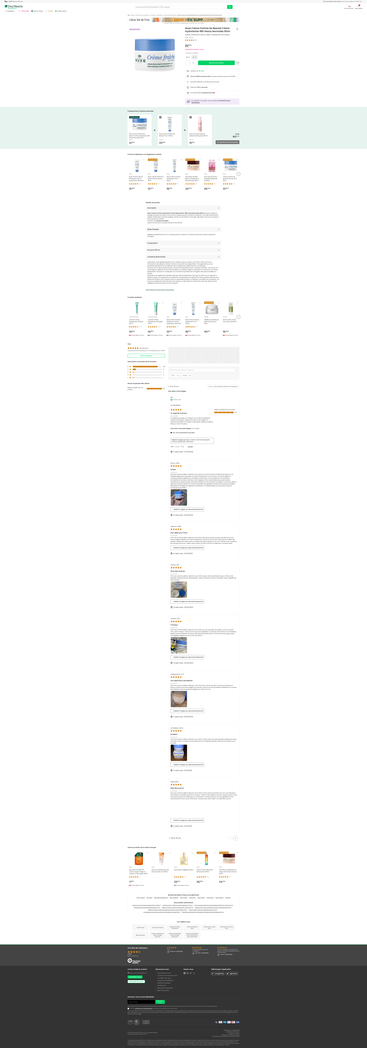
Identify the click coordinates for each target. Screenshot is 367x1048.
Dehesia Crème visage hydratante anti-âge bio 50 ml (177, 907)
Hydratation (159, 15)
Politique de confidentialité (231, 1030)
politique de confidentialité (143, 1008)
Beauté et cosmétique (143, 15)
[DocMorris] (14, 7)
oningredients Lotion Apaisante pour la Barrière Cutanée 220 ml (161, 912)
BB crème (149, 897)
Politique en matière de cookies (230, 1035)
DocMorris (132, 15)
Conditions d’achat (233, 1033)
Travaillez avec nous (164, 978)
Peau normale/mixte (170, 15)
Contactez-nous (135, 977)
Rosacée (227, 897)
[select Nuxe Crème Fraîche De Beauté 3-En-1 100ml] (160, 117)
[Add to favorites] (237, 62)
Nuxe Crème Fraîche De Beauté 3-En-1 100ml (167, 135)
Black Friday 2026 (163, 990)
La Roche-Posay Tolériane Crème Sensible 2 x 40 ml (177, 905)
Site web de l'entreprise (165, 988)
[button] (176, 355)
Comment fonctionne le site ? (168, 975)
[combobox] (225, 386)
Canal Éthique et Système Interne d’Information (225, 1036)
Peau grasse (183, 897)
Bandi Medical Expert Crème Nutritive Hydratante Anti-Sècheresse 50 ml (203, 912)
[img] (155, 51)
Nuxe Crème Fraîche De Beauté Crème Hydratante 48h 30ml (190, 441)
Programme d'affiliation (165, 980)
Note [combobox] (173, 375)
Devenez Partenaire (164, 983)
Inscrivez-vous (160, 1002)
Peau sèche (210, 897)
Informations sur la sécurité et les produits (160, 290)
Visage (153, 15)
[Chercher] (230, 7)
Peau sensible (219, 897)
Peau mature (201, 897)
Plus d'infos (196, 103)
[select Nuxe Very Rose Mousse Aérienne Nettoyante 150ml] (190, 117)
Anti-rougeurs (141, 897)
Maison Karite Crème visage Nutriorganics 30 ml (203, 910)
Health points (162, 985)
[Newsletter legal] (129, 1008)
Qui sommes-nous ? (164, 973)
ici (139, 1014)
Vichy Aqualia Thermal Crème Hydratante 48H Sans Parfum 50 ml (213, 905)
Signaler (190, 447)
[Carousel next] (238, 174)
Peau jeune (192, 897)
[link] (138, 348)
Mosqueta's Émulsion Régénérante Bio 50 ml (147, 907)
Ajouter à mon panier (216, 63)
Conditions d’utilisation (232, 1032)
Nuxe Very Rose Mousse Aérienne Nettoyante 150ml (198, 135)
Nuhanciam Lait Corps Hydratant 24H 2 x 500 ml (146, 905)
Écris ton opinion (146, 356)
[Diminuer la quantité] (187, 63)
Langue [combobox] (184, 375)
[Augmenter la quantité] (193, 63)
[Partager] (237, 29)
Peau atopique (174, 897)
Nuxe (186, 38)
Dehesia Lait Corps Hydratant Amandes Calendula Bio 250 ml (213, 907)
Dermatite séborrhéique (161, 897)
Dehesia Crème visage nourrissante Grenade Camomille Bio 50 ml (167, 910)
